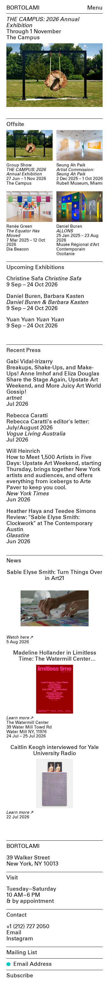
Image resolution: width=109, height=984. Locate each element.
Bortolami (23, 8)
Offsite (15, 124)
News (13, 561)
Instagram (19, 939)
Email (13, 932)
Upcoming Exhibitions (35, 267)
